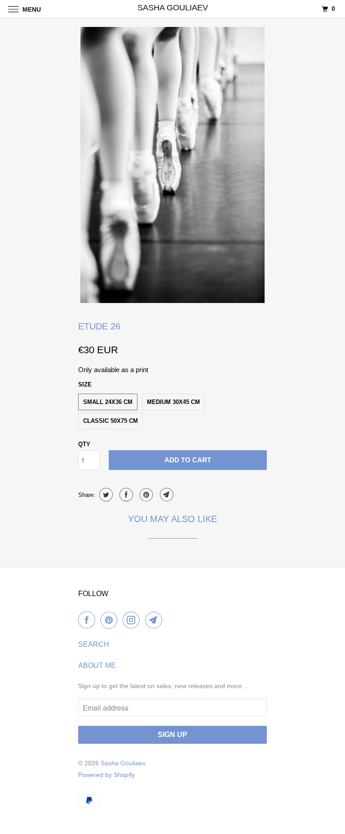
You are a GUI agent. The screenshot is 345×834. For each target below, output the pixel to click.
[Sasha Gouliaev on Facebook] (88, 619)
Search (93, 644)
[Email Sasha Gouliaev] (155, 619)
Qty (84, 444)
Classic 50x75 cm (110, 420)
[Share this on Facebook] (125, 494)
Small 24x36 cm (108, 402)
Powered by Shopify (106, 774)
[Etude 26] (172, 165)
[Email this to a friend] (165, 494)
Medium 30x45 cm (173, 402)
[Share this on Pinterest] (145, 494)
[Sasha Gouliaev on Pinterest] (111, 619)
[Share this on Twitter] (105, 494)
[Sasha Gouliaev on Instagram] (133, 619)
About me (97, 665)
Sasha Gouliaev (123, 763)
